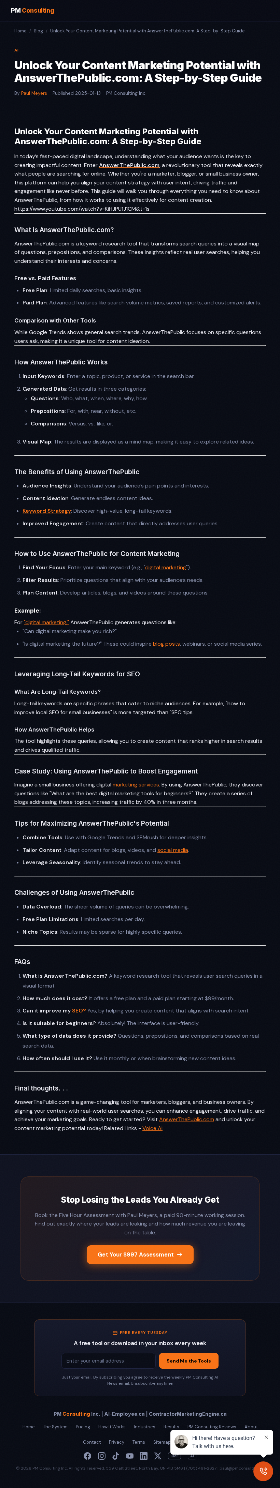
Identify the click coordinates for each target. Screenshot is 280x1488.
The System (55, 1427)
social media (172, 850)
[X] (158, 1456)
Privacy (116, 1442)
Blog (38, 31)
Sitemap (162, 1442)
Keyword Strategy (47, 510)
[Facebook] (87, 1456)
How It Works (112, 1427)
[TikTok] (116, 1456)
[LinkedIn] (144, 1456)
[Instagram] (102, 1456)
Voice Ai (152, 1128)
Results (171, 1427)
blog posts (166, 643)
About (251, 1427)
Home (20, 31)
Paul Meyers (34, 93)
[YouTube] (130, 1456)
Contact (92, 1442)
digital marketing (165, 567)
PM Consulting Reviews (211, 1427)
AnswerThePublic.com (186, 1119)
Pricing (83, 1427)
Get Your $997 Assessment (136, 1254)
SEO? (79, 1010)
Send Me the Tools (189, 1361)
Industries (144, 1427)
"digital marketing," (46, 622)
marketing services (136, 784)
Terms (138, 1442)
